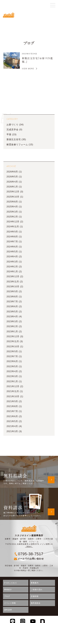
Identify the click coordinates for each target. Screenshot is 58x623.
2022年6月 (12, 361)
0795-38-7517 (30, 554)
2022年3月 (12, 376)
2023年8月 (12, 296)
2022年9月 (12, 351)
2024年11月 (13, 226)
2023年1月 (12, 331)
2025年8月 (12, 201)
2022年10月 (13, 346)
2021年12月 (13, 386)
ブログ (7, 596)
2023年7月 (12, 301)
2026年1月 (12, 186)
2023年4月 (12, 316)
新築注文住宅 (14, 139)
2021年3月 (12, 431)
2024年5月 (12, 251)
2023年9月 (12, 291)
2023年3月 (12, 321)
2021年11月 (13, 391)
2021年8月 (12, 406)
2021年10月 (13, 396)
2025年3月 (12, 212)
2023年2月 (12, 326)
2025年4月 (12, 206)
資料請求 (8, 610)
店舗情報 (35, 596)
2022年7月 (12, 356)
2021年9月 (12, 401)
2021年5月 (12, 421)
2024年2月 (12, 266)
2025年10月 (13, 197)
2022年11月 (13, 341)
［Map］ (29, 547)
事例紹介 (8, 590)
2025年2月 (12, 216)
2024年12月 (13, 221)
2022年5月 (12, 366)
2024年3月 (12, 261)
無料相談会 (35, 603)
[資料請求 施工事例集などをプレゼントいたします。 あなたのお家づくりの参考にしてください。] (29, 489)
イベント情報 (10, 603)
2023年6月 (12, 306)
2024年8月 (12, 236)
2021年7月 (12, 411)
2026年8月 (12, 171)
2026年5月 (12, 176)
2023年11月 (13, 281)
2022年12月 (13, 336)
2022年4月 (12, 371)
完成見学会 (12, 129)
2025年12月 (13, 191)
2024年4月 (12, 256)
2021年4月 (12, 426)
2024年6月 (12, 246)
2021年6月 (12, 416)
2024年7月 (12, 241)
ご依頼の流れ (36, 590)
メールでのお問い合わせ (31, 558)
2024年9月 (12, 231)
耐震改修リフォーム (17, 144)
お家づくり (12, 124)
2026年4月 (12, 182)
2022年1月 (12, 381)
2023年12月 (13, 276)
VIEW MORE (28, 68)
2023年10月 (13, 286)
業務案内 (35, 583)
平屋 (9, 134)
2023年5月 (12, 311)
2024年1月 (12, 271)
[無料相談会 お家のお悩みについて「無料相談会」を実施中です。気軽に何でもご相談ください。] (29, 457)
